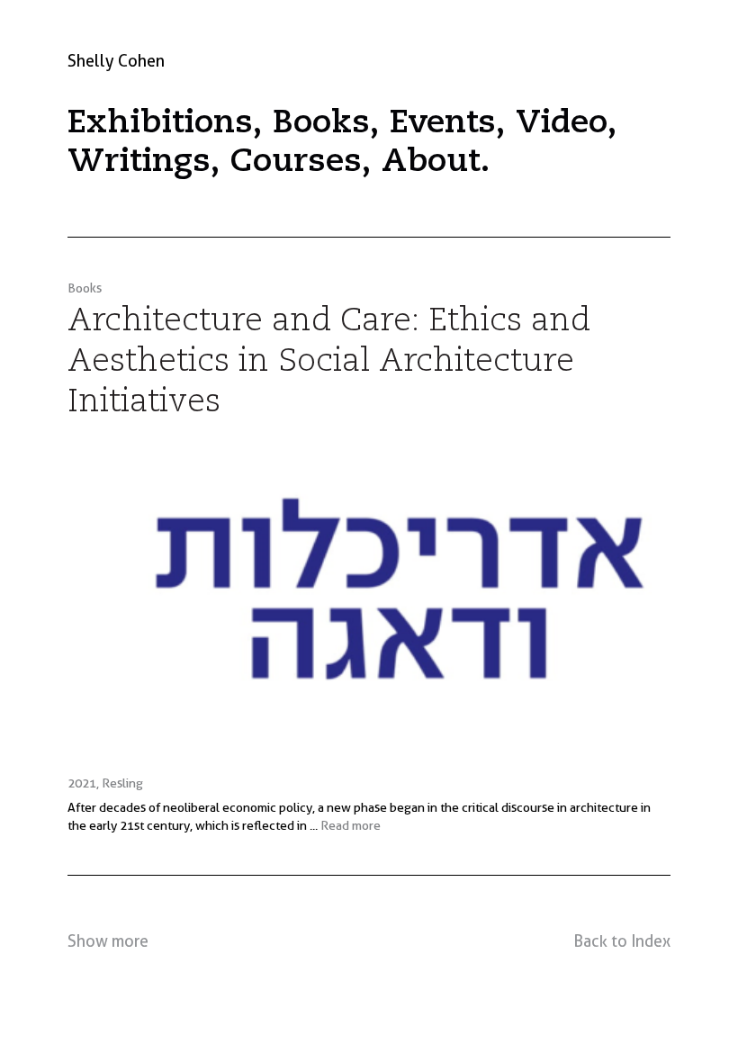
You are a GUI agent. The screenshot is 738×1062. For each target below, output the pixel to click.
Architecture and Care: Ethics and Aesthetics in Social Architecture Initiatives (329, 361)
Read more (350, 825)
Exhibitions (160, 123)
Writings (139, 162)
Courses (296, 162)
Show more (108, 941)
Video (562, 123)
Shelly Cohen (116, 60)
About (431, 162)
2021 (82, 783)
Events (443, 123)
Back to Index (621, 941)
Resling (122, 783)
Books (321, 123)
